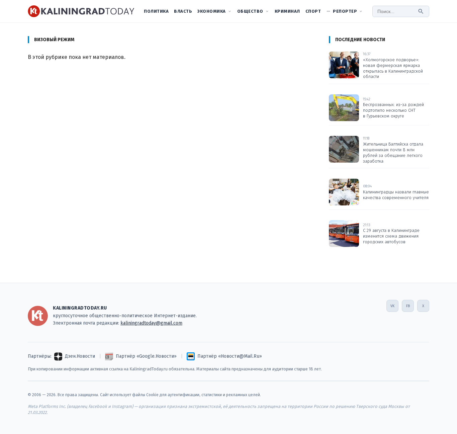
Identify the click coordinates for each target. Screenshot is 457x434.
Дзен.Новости (80, 356)
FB (408, 306)
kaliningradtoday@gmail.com (151, 323)
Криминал (287, 11)
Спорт (313, 11)
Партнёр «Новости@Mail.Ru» (229, 356)
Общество (250, 11)
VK (392, 306)
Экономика (211, 11)
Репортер (345, 11)
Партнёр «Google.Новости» (146, 356)
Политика (156, 11)
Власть (183, 11)
